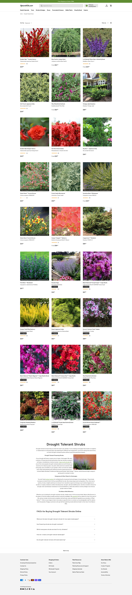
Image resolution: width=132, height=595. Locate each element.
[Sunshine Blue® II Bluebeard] (97, 176)
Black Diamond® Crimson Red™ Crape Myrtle (63, 376)
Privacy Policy (24, 575)
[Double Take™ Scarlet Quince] (34, 42)
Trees (32, 10)
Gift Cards (51, 566)
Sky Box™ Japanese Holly (90, 148)
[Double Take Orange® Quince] (34, 131)
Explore (86, 10)
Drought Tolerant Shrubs (29, 13)
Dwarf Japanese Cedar (58, 329)
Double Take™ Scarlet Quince (28, 59)
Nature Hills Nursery (27, 586)
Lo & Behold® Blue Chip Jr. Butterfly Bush (94, 59)
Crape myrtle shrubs (64, 462)
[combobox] (61, 5)
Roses (48, 10)
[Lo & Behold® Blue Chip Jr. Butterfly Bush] (97, 42)
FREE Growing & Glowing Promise (72, 1)
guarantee (75, 496)
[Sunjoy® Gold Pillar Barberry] (34, 312)
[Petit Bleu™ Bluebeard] (34, 266)
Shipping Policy (24, 569)
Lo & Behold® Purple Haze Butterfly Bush (62, 422)
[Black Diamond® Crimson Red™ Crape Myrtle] (66, 359)
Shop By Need (78, 10)
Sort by (22, 23)
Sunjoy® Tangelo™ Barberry (59, 238)
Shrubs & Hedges (40, 10)
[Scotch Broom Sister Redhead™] (97, 405)
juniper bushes (49, 479)
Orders (50, 563)
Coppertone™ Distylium (89, 238)
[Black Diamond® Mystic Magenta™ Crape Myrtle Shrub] (34, 359)
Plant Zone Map (76, 563)
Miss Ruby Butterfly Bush (89, 376)
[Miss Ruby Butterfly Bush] (97, 359)
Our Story (103, 563)
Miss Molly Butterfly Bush (58, 104)
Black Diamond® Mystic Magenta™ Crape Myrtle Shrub (34, 376)
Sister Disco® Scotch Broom (27, 238)
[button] (91, 5)
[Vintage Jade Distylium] (97, 87)
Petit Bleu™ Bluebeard (26, 282)
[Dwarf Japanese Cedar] (66, 312)
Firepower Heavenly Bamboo (28, 422)
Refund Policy (24, 572)
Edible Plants (68, 10)
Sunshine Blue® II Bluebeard (90, 193)
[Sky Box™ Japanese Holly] (97, 131)
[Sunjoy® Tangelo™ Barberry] (66, 221)
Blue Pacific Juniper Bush (58, 59)
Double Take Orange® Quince (27, 148)
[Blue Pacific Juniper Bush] (66, 42)
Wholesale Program (54, 569)
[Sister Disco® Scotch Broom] (34, 221)
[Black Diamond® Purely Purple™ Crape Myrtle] (97, 266)
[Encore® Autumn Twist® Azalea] (97, 312)
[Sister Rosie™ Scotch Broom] (34, 176)
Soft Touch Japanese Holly (27, 104)
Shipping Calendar (77, 569)
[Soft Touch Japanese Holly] (34, 87)
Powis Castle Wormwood (58, 193)
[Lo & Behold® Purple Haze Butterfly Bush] (66, 405)
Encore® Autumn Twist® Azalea (91, 329)
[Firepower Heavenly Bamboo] (34, 405)
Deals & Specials (24, 10)
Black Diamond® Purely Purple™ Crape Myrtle (95, 282)
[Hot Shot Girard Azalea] (66, 131)
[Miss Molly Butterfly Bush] (66, 87)
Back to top (66, 550)
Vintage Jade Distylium (89, 104)
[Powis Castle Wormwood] (66, 176)
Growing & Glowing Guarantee (28, 563)
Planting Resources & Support (80, 566)
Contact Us (23, 566)
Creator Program (105, 566)
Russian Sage (55, 282)
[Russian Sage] (66, 266)
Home (21, 13)
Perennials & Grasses (58, 10)
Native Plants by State (78, 572)
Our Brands (104, 569)
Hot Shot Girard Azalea (58, 148)
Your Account (52, 572)
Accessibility (104, 572)
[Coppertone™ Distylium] (97, 221)
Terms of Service (105, 575)
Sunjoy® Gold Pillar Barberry (27, 329)
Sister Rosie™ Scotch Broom (28, 193)
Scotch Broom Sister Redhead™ (91, 422)
